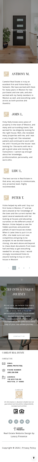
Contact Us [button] (19, 336)
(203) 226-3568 (12, 372)
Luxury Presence (19, 436)
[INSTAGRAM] (16, 421)
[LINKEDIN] (22, 421)
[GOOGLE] (27, 421)
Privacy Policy (29, 448)
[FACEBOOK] (10, 421)
